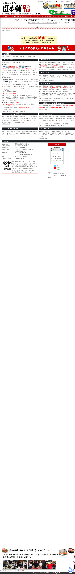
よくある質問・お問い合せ (64, 1)
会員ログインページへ (50, 1)
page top (72, 33)
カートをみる (39, 1)
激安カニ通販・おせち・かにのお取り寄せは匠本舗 (42, 23)
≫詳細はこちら (43, 109)
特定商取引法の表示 (19, 571)
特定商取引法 (17, 56)
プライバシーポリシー (6, 571)
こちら (8, 56)
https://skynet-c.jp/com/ (21, 156)
